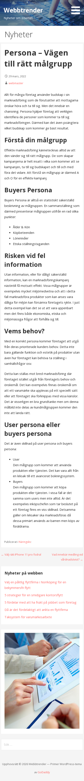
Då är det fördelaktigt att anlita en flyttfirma (36, 610)
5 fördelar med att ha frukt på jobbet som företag (40, 602)
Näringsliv (25, 542)
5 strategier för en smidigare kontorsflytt (34, 595)
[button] (77, 8)
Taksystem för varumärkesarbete (28, 617)
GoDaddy (44, 772)
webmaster (16, 83)
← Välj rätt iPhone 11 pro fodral (21, 554)
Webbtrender (23, 10)
